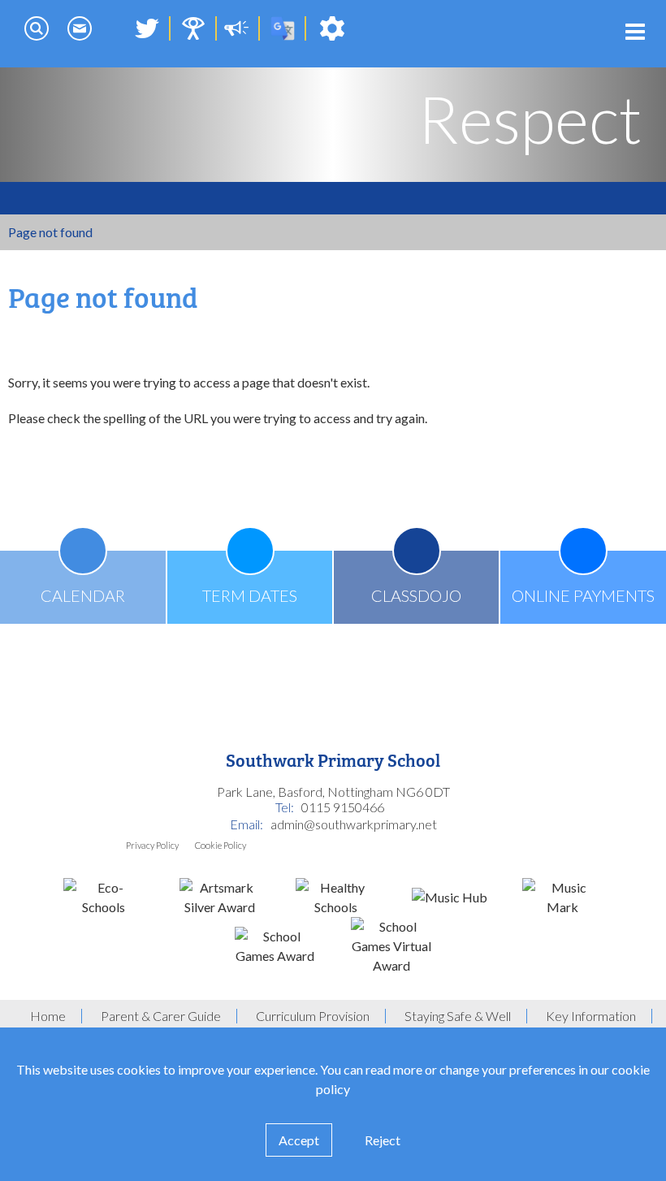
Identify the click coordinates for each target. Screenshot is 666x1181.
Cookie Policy (220, 845)
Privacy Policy (152, 845)
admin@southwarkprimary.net (353, 824)
